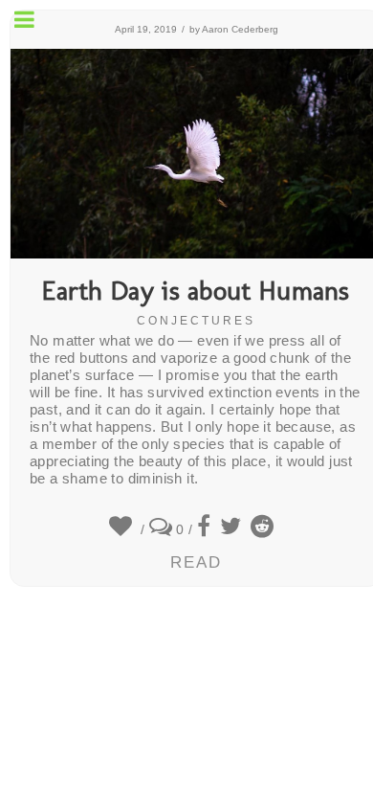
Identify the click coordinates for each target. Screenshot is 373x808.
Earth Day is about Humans (196, 292)
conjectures (196, 320)
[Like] (122, 529)
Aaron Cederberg (240, 29)
